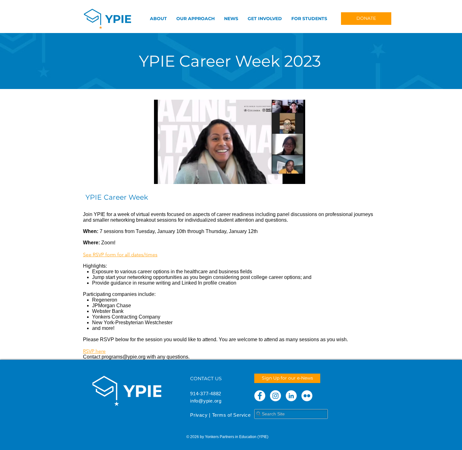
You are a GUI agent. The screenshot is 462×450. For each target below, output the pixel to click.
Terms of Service (231, 415)
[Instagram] (275, 395)
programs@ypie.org (124, 356)
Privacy (198, 415)
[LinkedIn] (291, 395)
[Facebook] (259, 395)
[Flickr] (306, 395)
